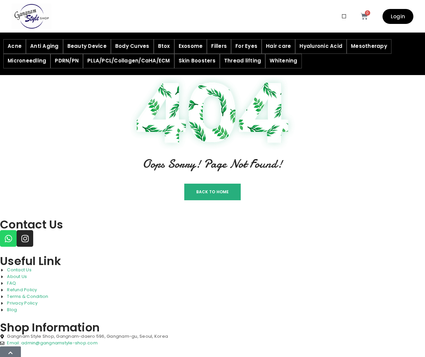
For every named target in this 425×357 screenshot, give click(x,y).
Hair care (278, 46)
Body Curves (132, 46)
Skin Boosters (197, 60)
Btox (164, 46)
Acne (15, 46)
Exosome (191, 46)
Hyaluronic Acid (320, 46)
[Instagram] (25, 238)
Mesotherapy (369, 46)
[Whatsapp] (8, 238)
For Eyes (246, 46)
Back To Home (212, 192)
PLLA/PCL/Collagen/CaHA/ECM (128, 60)
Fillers (219, 46)
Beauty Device (87, 46)
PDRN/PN (67, 60)
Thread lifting (242, 60)
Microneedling (27, 60)
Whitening (283, 60)
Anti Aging (44, 46)
